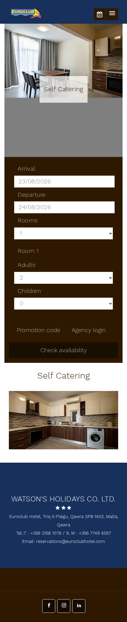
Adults (26, 265)
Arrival (26, 169)
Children (29, 291)
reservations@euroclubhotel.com (70, 541)
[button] (96, 442)
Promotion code (38, 330)
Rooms (28, 221)
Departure (32, 195)
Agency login (89, 330)
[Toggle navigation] (112, 14)
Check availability (63, 350)
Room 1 (28, 251)
